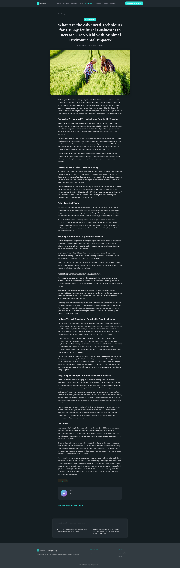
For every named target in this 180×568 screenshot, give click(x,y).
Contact (120, 556)
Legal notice (122, 553)
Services (113, 3)
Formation (74, 3)
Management (89, 3)
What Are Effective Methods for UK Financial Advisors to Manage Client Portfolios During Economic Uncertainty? (106, 531)
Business (66, 3)
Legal (81, 3)
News (106, 3)
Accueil (57, 14)
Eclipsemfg (52, 550)
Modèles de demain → (134, 3)
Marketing (99, 3)
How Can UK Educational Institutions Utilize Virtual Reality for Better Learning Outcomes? (72, 530)
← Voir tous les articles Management (70, 506)
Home (59, 3)
